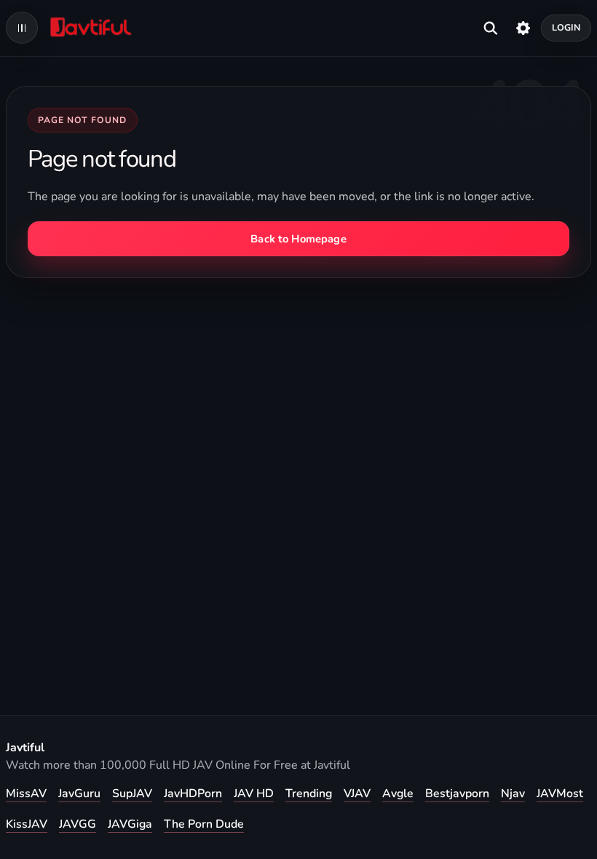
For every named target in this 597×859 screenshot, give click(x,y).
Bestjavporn (457, 793)
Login (566, 27)
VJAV (357, 793)
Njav (513, 793)
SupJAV (132, 793)
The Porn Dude (204, 824)
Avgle (398, 793)
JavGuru (79, 793)
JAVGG (77, 824)
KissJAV (26, 824)
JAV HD (254, 793)
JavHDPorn (193, 793)
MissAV (26, 793)
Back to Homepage (298, 238)
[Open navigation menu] (22, 28)
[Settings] (523, 28)
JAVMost (560, 793)
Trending (308, 793)
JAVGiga (130, 824)
